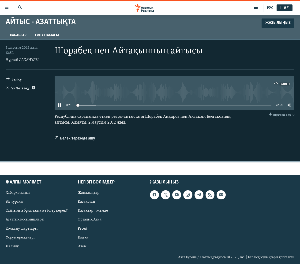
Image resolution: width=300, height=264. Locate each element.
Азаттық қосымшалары (25, 219)
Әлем (82, 246)
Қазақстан (86, 202)
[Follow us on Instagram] (187, 194)
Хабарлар (18, 35)
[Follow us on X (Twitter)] (165, 194)
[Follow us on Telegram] (199, 194)
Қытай (83, 237)
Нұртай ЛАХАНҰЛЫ (22, 60)
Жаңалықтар (88, 193)
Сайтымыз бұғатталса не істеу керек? (37, 211)
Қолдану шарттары (22, 228)
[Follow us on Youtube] (176, 194)
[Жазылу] (221, 194)
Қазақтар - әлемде (93, 211)
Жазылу (12, 246)
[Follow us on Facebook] (154, 194)
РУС (270, 8)
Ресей (82, 228)
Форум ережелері (20, 237)
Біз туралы (14, 202)
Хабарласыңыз (18, 193)
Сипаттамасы (47, 35)
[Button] (14, 80)
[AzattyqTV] (256, 7)
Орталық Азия (89, 219)
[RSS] (210, 194)
